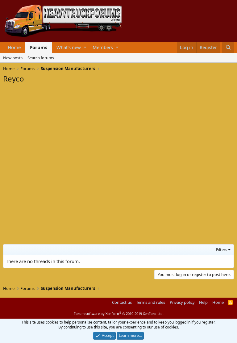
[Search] (228, 47)
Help (203, 302)
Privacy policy (182, 302)
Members (103, 47)
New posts (13, 58)
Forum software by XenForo (119, 313)
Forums (38, 47)
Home (14, 47)
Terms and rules (150, 302)
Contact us (122, 302)
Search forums (40, 58)
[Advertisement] (49, 125)
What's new (68, 47)
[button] (85, 47)
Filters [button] (221, 249)
